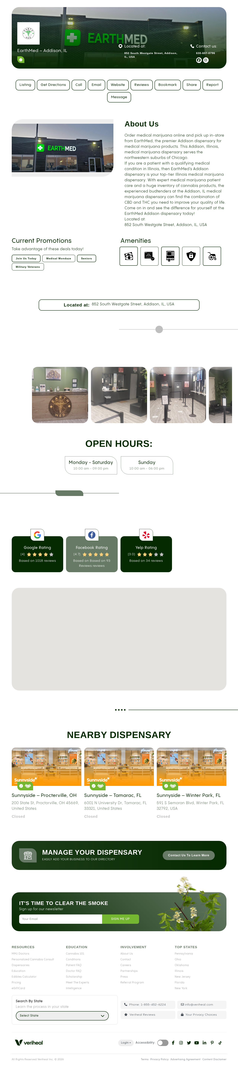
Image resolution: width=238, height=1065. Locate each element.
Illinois (179, 971)
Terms (145, 1059)
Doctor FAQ (73, 971)
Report (212, 85)
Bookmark (167, 85)
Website (118, 85)
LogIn (125, 1043)
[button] (119, 633)
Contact (125, 959)
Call (78, 85)
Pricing (16, 982)
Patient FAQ (74, 965)
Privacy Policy (159, 1059)
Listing (25, 85)
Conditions (73, 959)
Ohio (178, 959)
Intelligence (74, 988)
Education (18, 971)
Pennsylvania (184, 953)
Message (119, 97)
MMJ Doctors (20, 953)
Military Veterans (28, 266)
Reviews (141, 85)
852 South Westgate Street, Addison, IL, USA (133, 304)
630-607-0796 (205, 53)
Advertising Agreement (186, 1059)
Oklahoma (182, 965)
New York (181, 988)
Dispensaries (21, 965)
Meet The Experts (77, 982)
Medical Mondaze (58, 258)
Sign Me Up (120, 919)
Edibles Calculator (24, 977)
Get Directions (53, 85)
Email (96, 85)
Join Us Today (26, 258)
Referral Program (132, 982)
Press (124, 977)
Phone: (147, 1004)
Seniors (86, 258)
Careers (125, 965)
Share (191, 85)
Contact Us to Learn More (188, 855)
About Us (126, 953)
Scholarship (74, 977)
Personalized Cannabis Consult (33, 959)
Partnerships (129, 971)
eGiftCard (18, 988)
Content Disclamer (214, 1059)
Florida (179, 982)
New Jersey (183, 977)
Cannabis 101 (75, 953)
